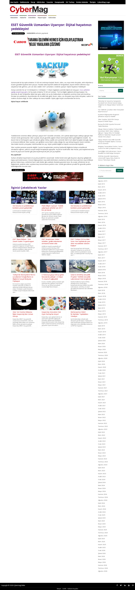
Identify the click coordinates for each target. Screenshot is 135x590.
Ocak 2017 (101, 231)
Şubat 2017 (102, 234)
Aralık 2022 (102, 441)
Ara (120, 91)
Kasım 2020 (102, 367)
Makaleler (14, 18)
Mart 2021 (101, 379)
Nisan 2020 (102, 346)
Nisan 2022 (102, 417)
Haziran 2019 (102, 317)
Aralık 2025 (102, 547)
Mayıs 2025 (102, 527)
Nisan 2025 (102, 524)
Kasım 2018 (102, 296)
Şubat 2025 (102, 518)
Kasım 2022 (102, 438)
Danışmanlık (59, 2)
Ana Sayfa (14, 2)
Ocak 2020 (101, 338)
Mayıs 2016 (102, 207)
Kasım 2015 (102, 190)
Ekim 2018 (101, 293)
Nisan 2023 (102, 453)
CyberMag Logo (103, 2)
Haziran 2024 (102, 494)
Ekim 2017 (101, 258)
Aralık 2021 (102, 406)
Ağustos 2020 (102, 358)
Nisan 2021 (102, 382)
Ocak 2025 (101, 515)
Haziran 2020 (102, 352)
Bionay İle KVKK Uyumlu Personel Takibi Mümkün (109, 125)
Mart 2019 (101, 308)
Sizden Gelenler (82, 2)
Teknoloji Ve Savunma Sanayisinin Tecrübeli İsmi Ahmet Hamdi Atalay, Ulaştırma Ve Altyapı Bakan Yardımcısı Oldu (110, 104)
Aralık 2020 (102, 370)
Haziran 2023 (102, 459)
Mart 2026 (101, 556)
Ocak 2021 (101, 373)
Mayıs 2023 (102, 456)
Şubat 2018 (102, 270)
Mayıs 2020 (102, 349)
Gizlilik (64, 589)
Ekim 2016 (101, 222)
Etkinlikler (32, 18)
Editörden (41, 2)
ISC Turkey (70, 2)
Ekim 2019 (101, 329)
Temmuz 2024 (103, 497)
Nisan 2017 (102, 240)
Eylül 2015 (101, 184)
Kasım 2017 (102, 261)
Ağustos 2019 (102, 323)
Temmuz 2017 (103, 249)
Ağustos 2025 (102, 536)
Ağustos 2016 (102, 216)
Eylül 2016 (101, 219)
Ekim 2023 (101, 471)
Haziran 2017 (102, 246)
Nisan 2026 (102, 559)
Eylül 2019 (101, 326)
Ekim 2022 (101, 435)
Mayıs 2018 (102, 278)
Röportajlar (42, 18)
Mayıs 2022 (102, 420)
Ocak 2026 (101, 550)
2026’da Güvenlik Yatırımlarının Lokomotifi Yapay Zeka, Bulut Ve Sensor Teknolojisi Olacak (109, 158)
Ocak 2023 (101, 444)
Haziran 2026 (102, 565)
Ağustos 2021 (102, 394)
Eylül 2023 (101, 468)
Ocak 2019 (101, 302)
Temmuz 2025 (103, 533)
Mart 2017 (101, 237)
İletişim (93, 2)
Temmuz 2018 (103, 284)
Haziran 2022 (102, 423)
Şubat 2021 (102, 376)
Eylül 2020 (101, 361)
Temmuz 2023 (103, 462)
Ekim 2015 (101, 187)
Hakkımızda (24, 2)
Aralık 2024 (102, 512)
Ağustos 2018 (102, 287)
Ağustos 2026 (102, 571)
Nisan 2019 (102, 311)
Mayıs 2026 (102, 562)
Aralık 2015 (102, 193)
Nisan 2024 (102, 488)
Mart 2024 (101, 485)
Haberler (23, 18)
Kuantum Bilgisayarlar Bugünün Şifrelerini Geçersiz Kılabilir (108, 115)
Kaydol (119, 170)
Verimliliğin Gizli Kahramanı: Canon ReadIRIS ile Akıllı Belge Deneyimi (109, 152)
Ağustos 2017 (102, 252)
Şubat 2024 (102, 482)
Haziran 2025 (102, 530)
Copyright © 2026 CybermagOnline (13, 585)
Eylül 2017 (101, 255)
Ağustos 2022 (102, 429)
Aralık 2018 (102, 299)
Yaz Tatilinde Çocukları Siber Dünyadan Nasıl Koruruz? (111, 111)
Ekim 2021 (101, 400)
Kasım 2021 (102, 403)
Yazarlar (49, 2)
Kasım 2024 (102, 509)
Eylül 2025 (101, 539)
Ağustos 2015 (102, 181)
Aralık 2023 (102, 476)
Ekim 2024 (101, 506)
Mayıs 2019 (102, 314)
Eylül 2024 (101, 503)
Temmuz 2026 (103, 568)
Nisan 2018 (102, 275)
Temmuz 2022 (103, 426)
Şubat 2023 (102, 447)
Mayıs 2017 (102, 243)
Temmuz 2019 (103, 320)
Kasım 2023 (102, 474)
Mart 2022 (101, 414)
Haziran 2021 (102, 388)
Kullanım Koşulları (73, 589)
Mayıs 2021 (102, 385)
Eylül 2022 (101, 432)
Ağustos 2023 (102, 465)
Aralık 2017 (102, 264)
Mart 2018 (101, 273)
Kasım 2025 (102, 544)
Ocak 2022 (101, 408)
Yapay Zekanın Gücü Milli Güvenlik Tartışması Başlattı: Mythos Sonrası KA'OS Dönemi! (109, 141)
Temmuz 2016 (103, 213)
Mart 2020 (101, 343)
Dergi (33, 2)
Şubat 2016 (102, 199)
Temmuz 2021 (103, 391)
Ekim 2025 (101, 541)
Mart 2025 (101, 521)
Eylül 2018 (101, 290)
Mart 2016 (101, 202)
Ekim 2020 (101, 364)
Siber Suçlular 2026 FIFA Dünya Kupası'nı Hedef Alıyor (108, 120)
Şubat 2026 (102, 553)
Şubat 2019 (102, 305)
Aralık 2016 (102, 228)
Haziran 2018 (102, 281)
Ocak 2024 (101, 479)
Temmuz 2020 (103, 355)
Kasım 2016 (102, 225)
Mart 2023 (101, 450)
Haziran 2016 (102, 210)
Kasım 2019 (102, 332)
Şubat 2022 (102, 411)
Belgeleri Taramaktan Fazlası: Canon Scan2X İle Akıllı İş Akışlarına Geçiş (110, 147)
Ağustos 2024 (102, 500)
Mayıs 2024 (102, 491)
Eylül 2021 (101, 397)
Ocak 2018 (101, 267)
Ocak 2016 (101, 196)
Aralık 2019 (102, 335)
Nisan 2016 (102, 205)
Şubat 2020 (102, 341)
